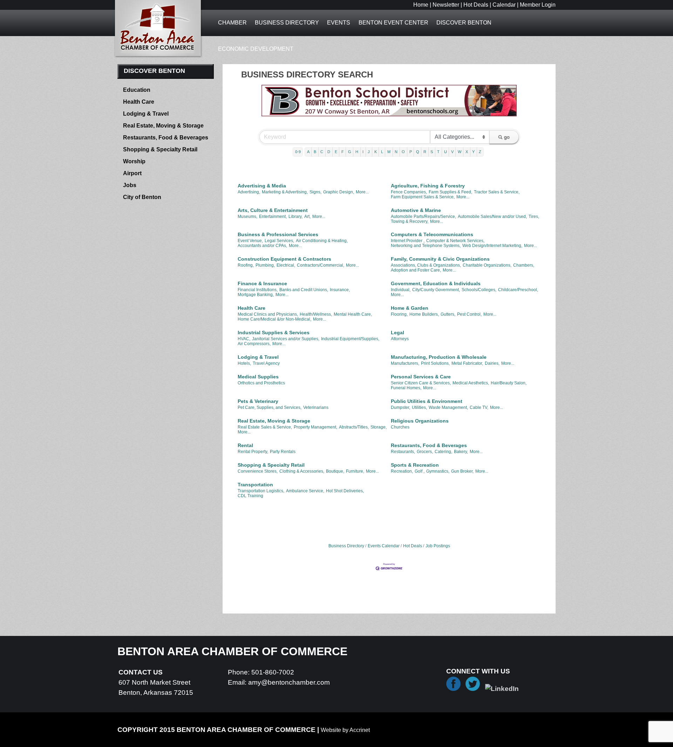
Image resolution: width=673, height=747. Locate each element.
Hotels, (244, 363)
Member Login (538, 5)
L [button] (382, 152)
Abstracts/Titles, (354, 427)
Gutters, (448, 314)
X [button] (466, 152)
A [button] (308, 152)
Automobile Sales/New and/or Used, (492, 216)
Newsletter (446, 5)
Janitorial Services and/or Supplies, (285, 338)
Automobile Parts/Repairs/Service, (423, 216)
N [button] (396, 152)
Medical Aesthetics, (471, 383)
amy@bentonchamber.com (289, 682)
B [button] (315, 152)
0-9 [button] (298, 152)
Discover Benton (463, 23)
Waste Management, (448, 407)
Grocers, (425, 451)
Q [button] (417, 152)
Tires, (534, 216)
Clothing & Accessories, (301, 471)
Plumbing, (265, 265)
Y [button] (473, 152)
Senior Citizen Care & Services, (421, 383)
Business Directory (287, 23)
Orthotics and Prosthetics (261, 383)
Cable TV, (479, 407)
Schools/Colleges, (479, 289)
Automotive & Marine (416, 210)
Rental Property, (253, 451)
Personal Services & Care (421, 376)
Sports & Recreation (415, 465)
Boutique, (335, 471)
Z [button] (480, 152)
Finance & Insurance (262, 283)
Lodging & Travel (258, 357)
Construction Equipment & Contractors (284, 259)
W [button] (459, 152)
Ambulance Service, (305, 490)
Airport (132, 173)
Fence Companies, (409, 192)
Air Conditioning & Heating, (322, 240)
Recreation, (402, 471)
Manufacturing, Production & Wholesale (439, 357)
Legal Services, (279, 240)
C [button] (321, 152)
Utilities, (419, 407)
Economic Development (255, 49)
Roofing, (246, 265)
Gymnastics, (437, 471)
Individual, (400, 289)
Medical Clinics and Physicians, (268, 314)
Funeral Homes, (406, 387)
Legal (397, 332)
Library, (295, 216)
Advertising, (249, 192)
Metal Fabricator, (467, 363)
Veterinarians (315, 407)
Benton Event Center (393, 23)
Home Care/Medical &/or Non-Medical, (274, 319)
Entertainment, (273, 216)
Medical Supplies (258, 376)
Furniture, (355, 471)
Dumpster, (400, 407)
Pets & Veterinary (258, 401)
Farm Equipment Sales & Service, (423, 196)
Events (338, 23)
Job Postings (438, 545)
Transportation (255, 484)
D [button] (328, 152)
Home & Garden (409, 308)
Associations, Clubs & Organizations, (426, 265)
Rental (245, 445)
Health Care (251, 308)
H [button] (356, 152)
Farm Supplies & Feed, (450, 192)
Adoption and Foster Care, (416, 270)
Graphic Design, (338, 192)
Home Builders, (424, 314)
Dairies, (492, 363)
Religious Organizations (420, 421)
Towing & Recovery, (409, 221)
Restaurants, (403, 451)
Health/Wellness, (316, 314)
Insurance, (340, 289)
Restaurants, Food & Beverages (429, 445)
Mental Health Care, (353, 314)
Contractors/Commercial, (320, 265)
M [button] (388, 152)
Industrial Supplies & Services (274, 332)
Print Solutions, (435, 363)
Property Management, (315, 427)
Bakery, (461, 451)
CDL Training (250, 495)
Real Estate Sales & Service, (265, 427)
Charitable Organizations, (487, 265)
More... (362, 192)
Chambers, (523, 265)
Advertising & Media (262, 186)
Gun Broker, (462, 471)
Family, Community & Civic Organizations (440, 259)
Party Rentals (282, 451)
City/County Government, (436, 289)
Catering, (443, 451)
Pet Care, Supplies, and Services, (269, 407)
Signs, (315, 192)
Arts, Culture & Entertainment (273, 210)
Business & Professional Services (278, 234)
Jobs (129, 185)
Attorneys (400, 338)
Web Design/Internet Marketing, (492, 245)
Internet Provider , (407, 240)
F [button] (342, 152)
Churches (400, 427)
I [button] (362, 152)
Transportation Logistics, (261, 490)
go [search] (507, 137)
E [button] (336, 152)
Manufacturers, (405, 363)
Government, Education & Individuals (436, 283)
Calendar (504, 5)
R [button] (424, 152)
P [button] (410, 152)
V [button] (452, 152)
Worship (134, 161)
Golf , (419, 471)
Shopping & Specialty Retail (271, 465)
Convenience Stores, (258, 471)
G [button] (349, 152)
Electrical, (286, 265)
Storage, (379, 427)
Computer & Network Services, (455, 240)
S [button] (431, 152)
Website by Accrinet (345, 730)
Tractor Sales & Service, (496, 192)
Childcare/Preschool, (518, 289)
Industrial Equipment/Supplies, (350, 338)
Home (420, 5)
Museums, (247, 216)
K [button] (375, 152)
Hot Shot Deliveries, (345, 490)
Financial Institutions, (258, 289)
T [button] (438, 152)
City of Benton (142, 197)
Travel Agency (266, 363)
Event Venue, (250, 240)
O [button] (403, 152)
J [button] (369, 152)
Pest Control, (469, 314)
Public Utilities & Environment (426, 401)
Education (136, 90)
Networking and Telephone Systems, (426, 245)
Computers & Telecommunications (432, 234)
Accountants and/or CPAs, (262, 245)
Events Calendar (384, 545)
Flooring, (399, 314)
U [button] (445, 152)
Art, (307, 216)
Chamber (232, 23)
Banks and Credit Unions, (303, 289)
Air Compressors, (254, 343)
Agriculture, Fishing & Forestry (428, 186)
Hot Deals (475, 5)
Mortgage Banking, (256, 294)
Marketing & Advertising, (285, 192)
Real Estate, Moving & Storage (274, 421)
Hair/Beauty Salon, (508, 383)
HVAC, (244, 338)
